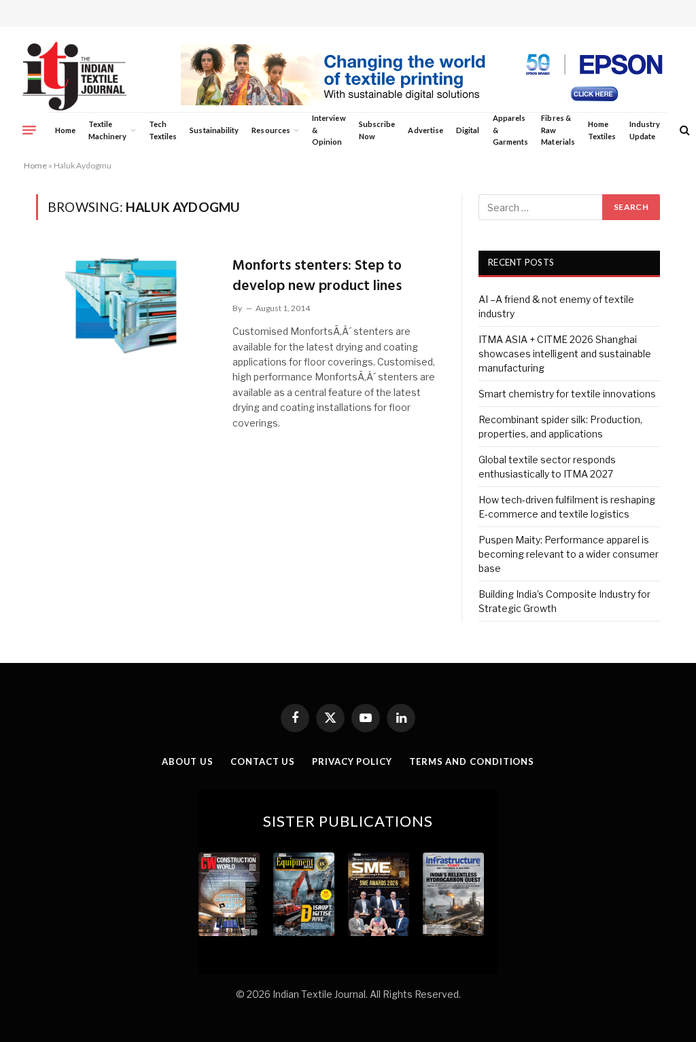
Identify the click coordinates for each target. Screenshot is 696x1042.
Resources (270, 130)
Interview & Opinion (329, 129)
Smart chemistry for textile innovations (567, 393)
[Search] (683, 130)
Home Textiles (602, 130)
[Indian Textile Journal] (74, 76)
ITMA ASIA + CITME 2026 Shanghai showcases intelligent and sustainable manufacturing (564, 354)
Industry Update (644, 130)
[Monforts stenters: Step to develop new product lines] (125, 304)
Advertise (425, 130)
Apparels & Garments (510, 129)
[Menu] (29, 129)
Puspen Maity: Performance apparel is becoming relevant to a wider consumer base (568, 554)
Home (65, 130)
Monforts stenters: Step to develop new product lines (317, 276)
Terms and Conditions (471, 761)
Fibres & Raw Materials (558, 129)
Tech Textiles (163, 130)
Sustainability (214, 130)
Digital (467, 130)
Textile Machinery (107, 130)
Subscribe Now (377, 130)
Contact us (262, 761)
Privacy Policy (352, 761)
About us (187, 761)
